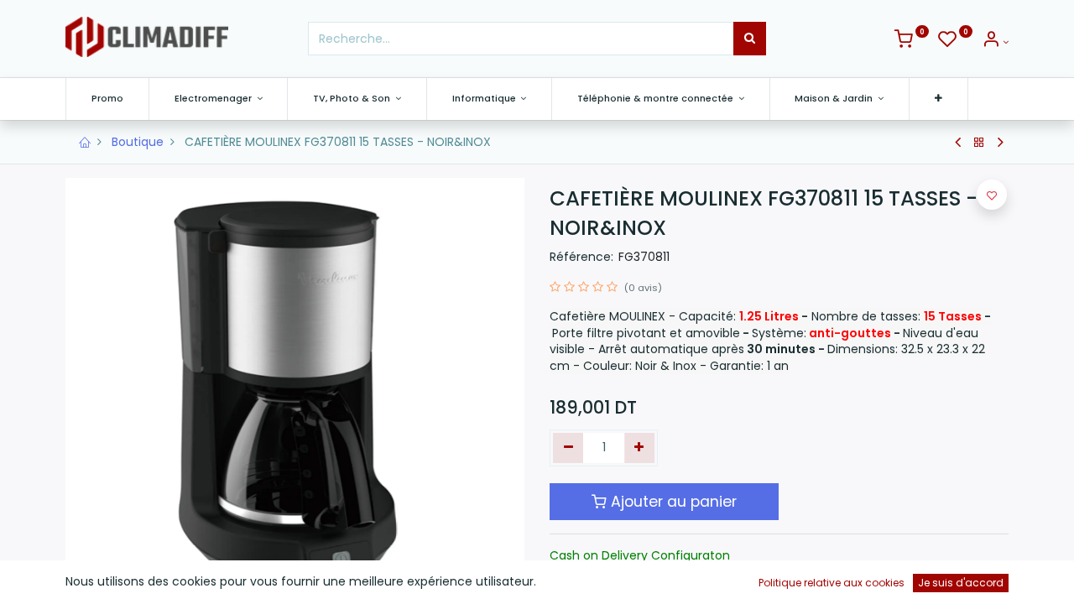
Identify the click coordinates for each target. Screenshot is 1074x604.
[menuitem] (107, 98)
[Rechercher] (749, 38)
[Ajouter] (639, 448)
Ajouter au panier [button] (672, 502)
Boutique (138, 141)
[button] (938, 98)
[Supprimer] (568, 448)
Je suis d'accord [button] (961, 582)
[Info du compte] (995, 42)
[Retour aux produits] (979, 142)
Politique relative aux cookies (832, 582)
